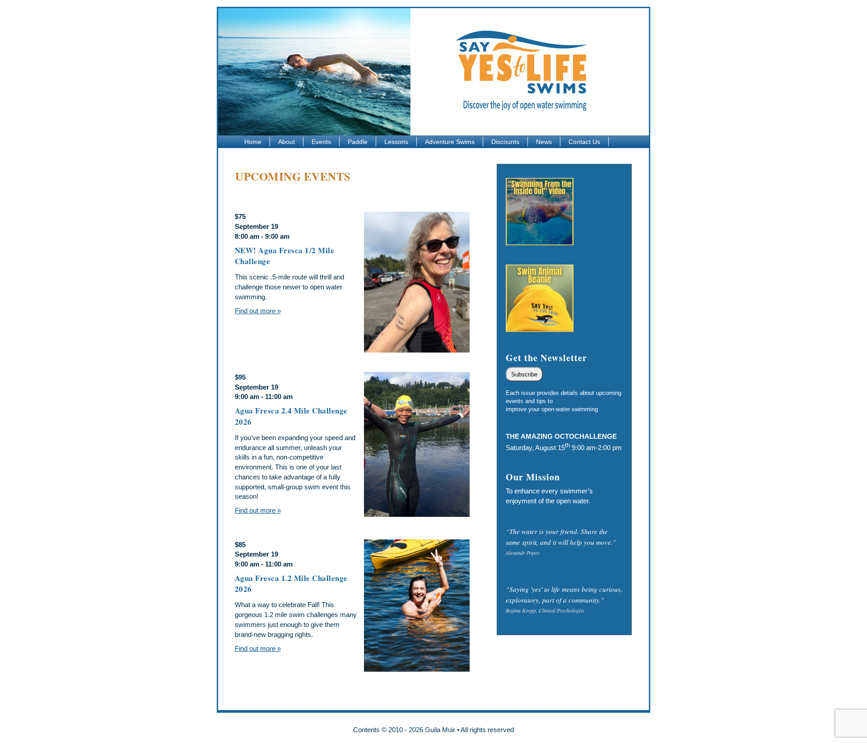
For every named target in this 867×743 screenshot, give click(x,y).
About (286, 141)
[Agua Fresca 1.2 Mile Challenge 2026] (417, 605)
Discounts (505, 141)
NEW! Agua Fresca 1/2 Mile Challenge (285, 256)
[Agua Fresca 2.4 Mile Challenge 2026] (417, 444)
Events (321, 141)
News (544, 141)
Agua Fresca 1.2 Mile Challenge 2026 (291, 583)
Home (252, 141)
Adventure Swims (450, 141)
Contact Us (584, 141)
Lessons (396, 141)
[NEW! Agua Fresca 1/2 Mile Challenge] (417, 282)
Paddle (358, 141)
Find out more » (258, 311)
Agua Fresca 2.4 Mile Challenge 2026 (291, 416)
